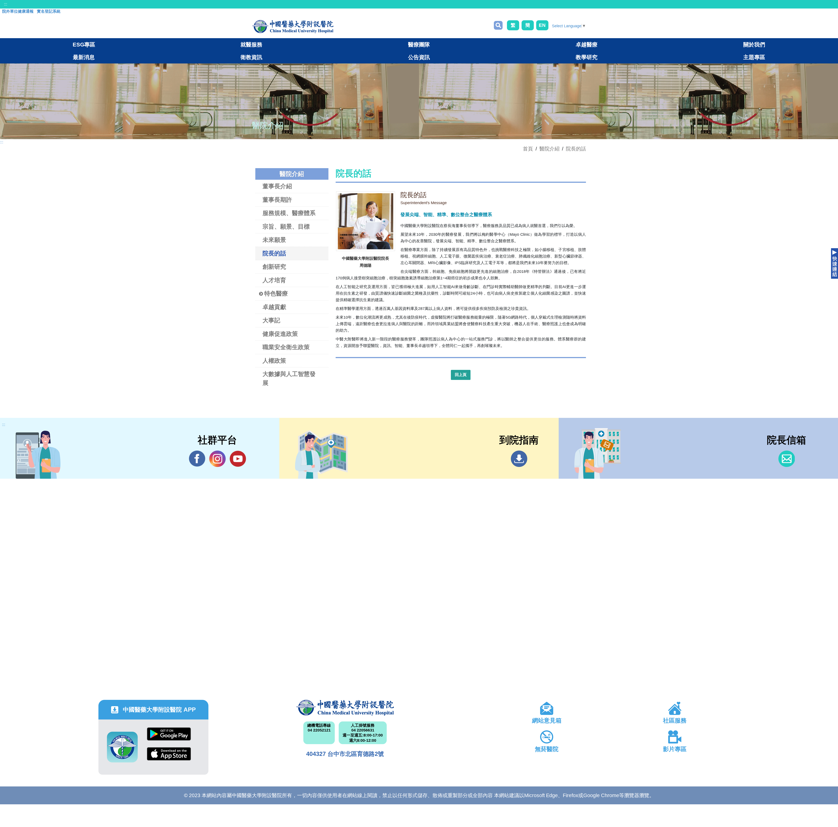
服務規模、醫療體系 (289, 213)
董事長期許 (277, 199)
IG (217, 459)
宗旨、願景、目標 (286, 226)
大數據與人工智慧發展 (289, 378)
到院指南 (519, 459)
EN (542, 25)
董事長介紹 (277, 186)
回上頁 (461, 374)
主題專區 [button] (754, 57)
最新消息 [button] (84, 57)
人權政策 (274, 360)
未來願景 (274, 240)
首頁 (528, 149)
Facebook (197, 459)
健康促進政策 (280, 334)
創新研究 (274, 266)
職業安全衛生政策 (286, 347)
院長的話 (576, 149)
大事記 (271, 320)
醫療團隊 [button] (419, 44)
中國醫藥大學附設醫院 (345, 708)
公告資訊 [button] (419, 57)
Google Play (169, 737)
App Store (169, 757)
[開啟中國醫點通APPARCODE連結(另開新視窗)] (122, 747)
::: (5, 4)
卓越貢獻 (274, 307)
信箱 (786, 459)
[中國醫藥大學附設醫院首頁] (292, 26)
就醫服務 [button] (251, 44)
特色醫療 (276, 293)
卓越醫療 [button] (587, 44)
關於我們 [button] (754, 44)
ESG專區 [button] (84, 44)
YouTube (238, 459)
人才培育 (274, 280)
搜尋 (498, 25)
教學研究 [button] (587, 57)
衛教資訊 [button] (251, 57)
